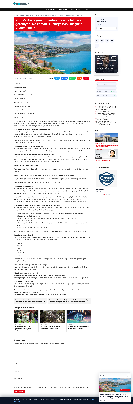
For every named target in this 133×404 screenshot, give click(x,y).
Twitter (57, 78)
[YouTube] (112, 41)
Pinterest (86, 78)
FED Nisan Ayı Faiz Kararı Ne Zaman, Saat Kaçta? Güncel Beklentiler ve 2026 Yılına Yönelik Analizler (107, 108)
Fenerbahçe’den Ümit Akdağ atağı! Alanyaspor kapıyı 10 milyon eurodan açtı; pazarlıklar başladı (106, 114)
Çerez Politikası (75, 9)
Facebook (64, 78)
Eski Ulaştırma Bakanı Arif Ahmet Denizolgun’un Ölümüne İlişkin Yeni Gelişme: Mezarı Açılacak (106, 123)
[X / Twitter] (102, 41)
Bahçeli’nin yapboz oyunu (103, 111)
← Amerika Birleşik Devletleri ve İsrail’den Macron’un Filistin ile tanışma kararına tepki (30, 301)
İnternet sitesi (18, 378)
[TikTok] (97, 46)
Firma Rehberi (63, 9)
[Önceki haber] (111, 58)
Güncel (22, 15)
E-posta (17, 371)
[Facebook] (97, 41)
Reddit (79, 78)
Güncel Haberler (50, 9)
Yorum (16, 347)
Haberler (16, 15)
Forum (86, 9)
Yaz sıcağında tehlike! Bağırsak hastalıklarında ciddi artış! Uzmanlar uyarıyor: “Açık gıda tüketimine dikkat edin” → (68, 301)
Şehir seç (99, 24)
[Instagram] (107, 41)
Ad (15, 364)
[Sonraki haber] (115, 58)
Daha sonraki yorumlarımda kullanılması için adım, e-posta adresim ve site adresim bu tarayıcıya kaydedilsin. (51, 387)
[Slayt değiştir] (103, 194)
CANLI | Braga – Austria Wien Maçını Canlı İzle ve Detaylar (106, 118)
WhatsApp (72, 78)
